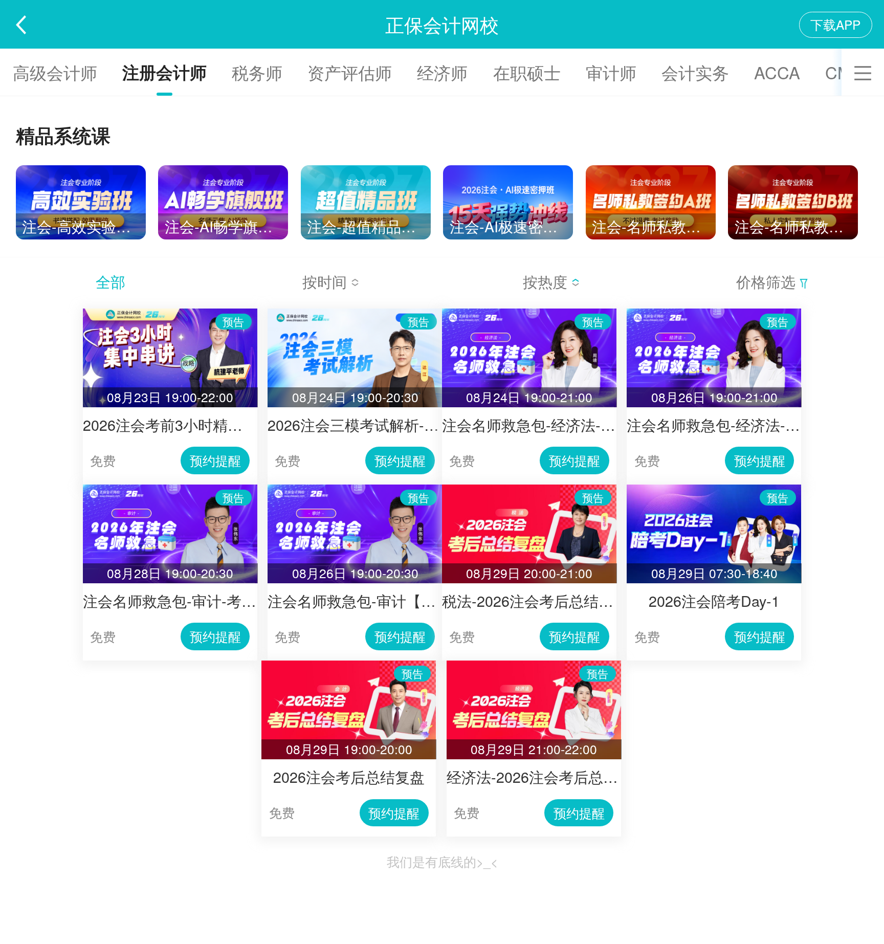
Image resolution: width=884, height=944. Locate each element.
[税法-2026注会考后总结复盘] (529, 489)
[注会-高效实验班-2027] (81, 169)
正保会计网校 (442, 24)
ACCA (777, 72)
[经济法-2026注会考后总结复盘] (534, 665)
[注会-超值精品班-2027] (366, 169)
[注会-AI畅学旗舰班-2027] (223, 169)
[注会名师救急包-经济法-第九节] (529, 313)
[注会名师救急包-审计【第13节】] (355, 489)
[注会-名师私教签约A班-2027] (651, 169)
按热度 (547, 281)
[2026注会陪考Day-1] (714, 489)
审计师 (611, 72)
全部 (110, 281)
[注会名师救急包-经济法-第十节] (714, 313)
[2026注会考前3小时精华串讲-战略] (170, 313)
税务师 (257, 72)
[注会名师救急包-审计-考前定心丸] (170, 489)
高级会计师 (55, 72)
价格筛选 (768, 281)
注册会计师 (164, 72)
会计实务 (695, 72)
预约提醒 (215, 460)
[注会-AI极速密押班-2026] (508, 169)
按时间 (326, 281)
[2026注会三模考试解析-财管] (355, 313)
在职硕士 (527, 72)
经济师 (442, 72)
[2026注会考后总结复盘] (348, 665)
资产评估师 (349, 72)
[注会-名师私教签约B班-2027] (793, 169)
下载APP (835, 24)
